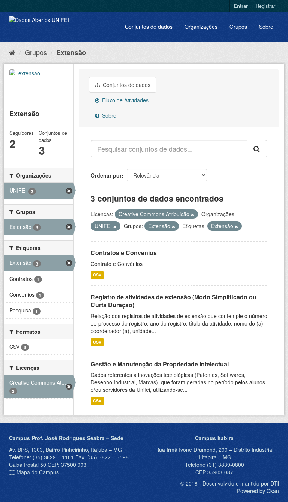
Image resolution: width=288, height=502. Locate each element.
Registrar (265, 5)
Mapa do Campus (37, 472)
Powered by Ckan (258, 491)
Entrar (241, 5)
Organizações (201, 26)
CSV (97, 275)
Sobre (266, 26)
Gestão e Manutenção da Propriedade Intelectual (160, 364)
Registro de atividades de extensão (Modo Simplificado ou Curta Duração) (173, 301)
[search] (257, 148)
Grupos (238, 26)
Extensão (71, 52)
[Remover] (192, 214)
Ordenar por (106, 175)
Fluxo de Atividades (124, 100)
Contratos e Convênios (124, 252)
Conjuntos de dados (148, 26)
